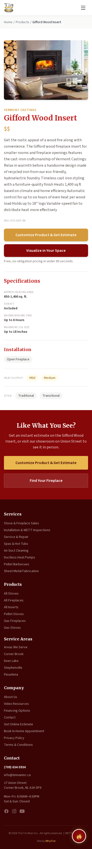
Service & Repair (16, 537)
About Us (10, 697)
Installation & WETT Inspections (27, 530)
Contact (9, 717)
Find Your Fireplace (46, 480)
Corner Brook (14, 654)
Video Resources (16, 703)
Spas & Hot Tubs (16, 543)
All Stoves (11, 593)
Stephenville (13, 667)
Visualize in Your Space (46, 250)
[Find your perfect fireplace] (79, 836)
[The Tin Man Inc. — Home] (9, 8)
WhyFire (50, 841)
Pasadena (11, 674)
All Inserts (11, 607)
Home (8, 22)
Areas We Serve (15, 647)
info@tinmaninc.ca (17, 775)
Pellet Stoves (14, 614)
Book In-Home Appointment (24, 731)
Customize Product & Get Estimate (46, 235)
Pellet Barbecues (16, 564)
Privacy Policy (14, 738)
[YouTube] (22, 811)
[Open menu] (83, 8)
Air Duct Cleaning (16, 550)
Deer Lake (11, 660)
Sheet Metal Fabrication (21, 571)
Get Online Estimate (18, 724)
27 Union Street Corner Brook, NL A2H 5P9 (22, 785)
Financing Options (17, 710)
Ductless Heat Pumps (19, 557)
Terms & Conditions (18, 744)
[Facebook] (6, 811)
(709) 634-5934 (15, 767)
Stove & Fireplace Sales (21, 523)
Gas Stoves (12, 627)
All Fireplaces (14, 600)
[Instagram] (14, 811)
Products (22, 22)
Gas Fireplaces (15, 620)
